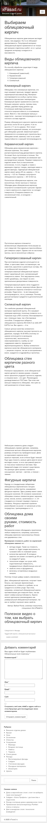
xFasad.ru (11, 9)
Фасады (17, 630)
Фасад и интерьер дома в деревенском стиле (24, 802)
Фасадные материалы (17, 766)
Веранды (11, 744)
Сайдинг (11, 761)
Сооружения (11, 742)
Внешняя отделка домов (16, 730)
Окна (8, 735)
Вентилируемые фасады (18, 759)
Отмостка (10, 740)
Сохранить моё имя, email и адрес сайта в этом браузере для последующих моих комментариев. (23, 708)
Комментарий (11, 657)
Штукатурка (12, 768)
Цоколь (9, 771)
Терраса (11, 752)
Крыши (9, 732)
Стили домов (11, 754)
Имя (7, 682)
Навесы (11, 749)
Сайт (7, 696)
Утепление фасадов (16, 764)
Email (7, 689)
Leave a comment (12, 637)
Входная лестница (15, 747)
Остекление (11, 737)
